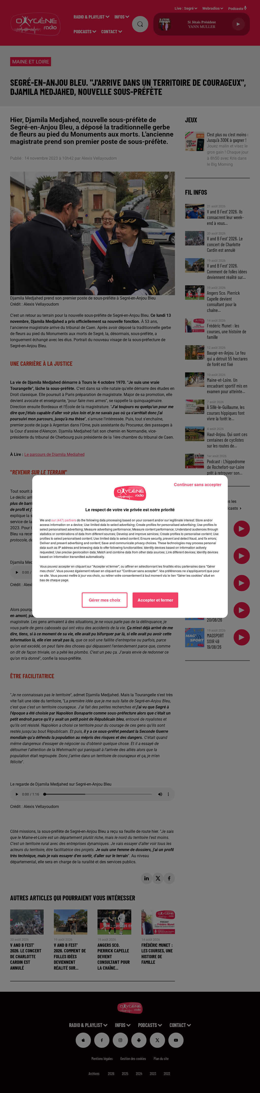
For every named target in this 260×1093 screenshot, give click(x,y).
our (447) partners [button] (63, 520)
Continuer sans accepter (197, 484)
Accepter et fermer (155, 600)
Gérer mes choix (104, 600)
